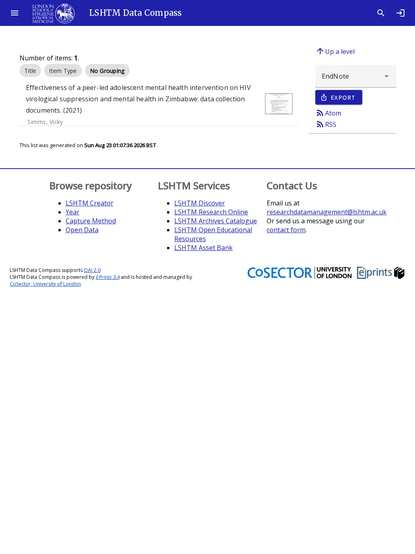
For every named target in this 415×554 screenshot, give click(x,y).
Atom (328, 113)
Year (72, 211)
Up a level (335, 51)
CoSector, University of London (45, 283)
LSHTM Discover (199, 203)
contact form (286, 229)
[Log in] (400, 13)
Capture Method (91, 220)
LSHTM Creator (89, 203)
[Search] (381, 13)
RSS (325, 124)
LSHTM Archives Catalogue (215, 220)
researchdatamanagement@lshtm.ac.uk (327, 211)
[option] (30, 70)
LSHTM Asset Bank (203, 247)
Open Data (82, 229)
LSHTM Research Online (211, 211)
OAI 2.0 (92, 270)
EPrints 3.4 (108, 277)
